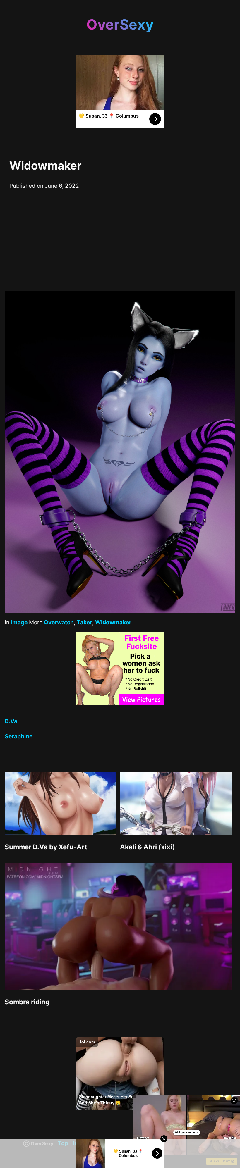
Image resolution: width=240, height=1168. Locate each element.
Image (19, 622)
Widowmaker (113, 622)
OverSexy (120, 24)
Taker (84, 622)
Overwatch (59, 622)
